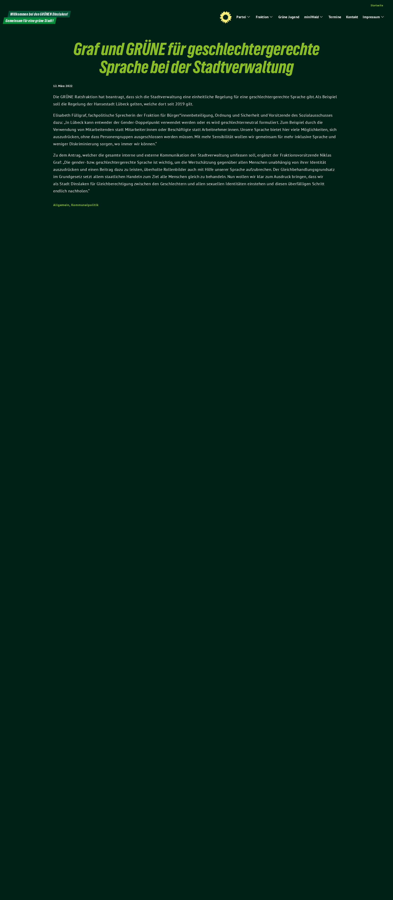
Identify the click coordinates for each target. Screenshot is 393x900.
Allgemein (61, 205)
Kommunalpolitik (85, 205)
